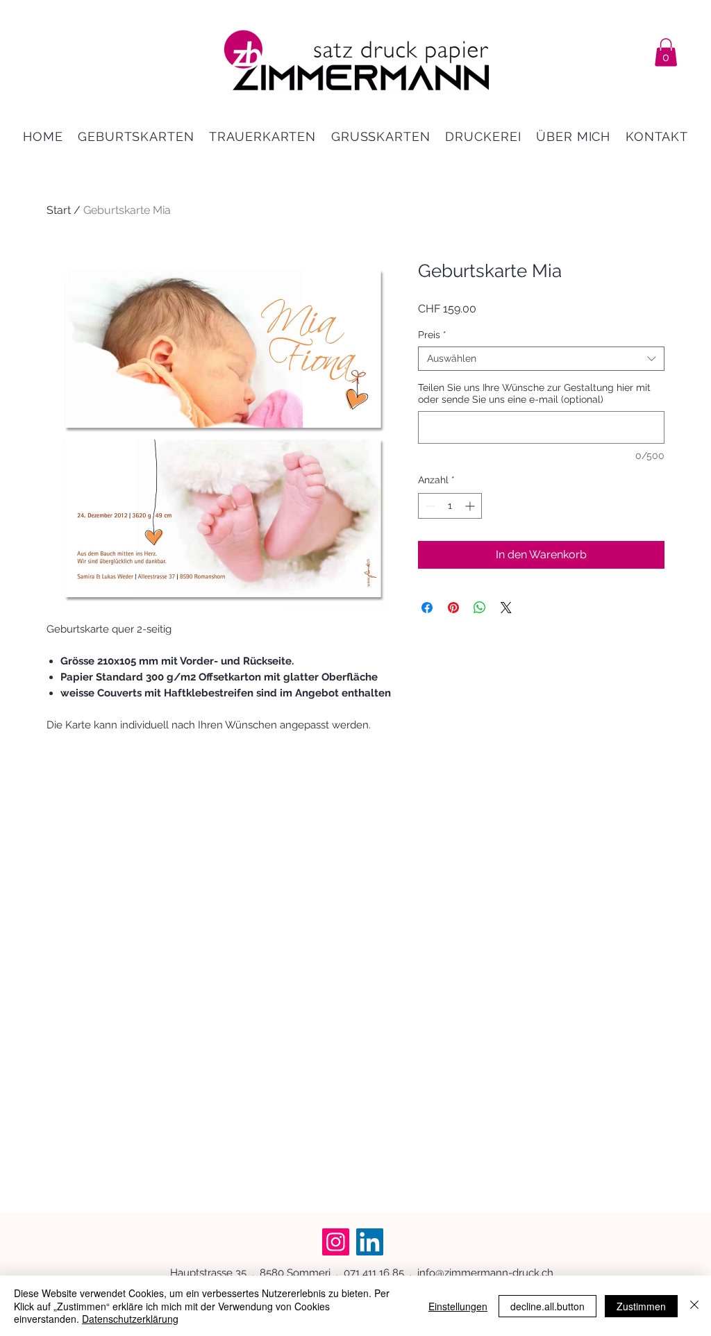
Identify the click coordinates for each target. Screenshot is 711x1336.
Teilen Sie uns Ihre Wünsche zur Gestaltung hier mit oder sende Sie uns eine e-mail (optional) (534, 393)
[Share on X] (506, 607)
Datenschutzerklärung (130, 1319)
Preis (432, 334)
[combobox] (541, 358)
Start (59, 210)
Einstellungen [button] (457, 1306)
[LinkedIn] (369, 1241)
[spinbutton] (449, 506)
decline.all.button (547, 1306)
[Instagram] (335, 1241)
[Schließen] (694, 1306)
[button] (666, 52)
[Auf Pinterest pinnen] (453, 607)
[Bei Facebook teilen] (427, 607)
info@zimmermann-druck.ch (485, 1273)
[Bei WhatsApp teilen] (479, 607)
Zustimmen (641, 1306)
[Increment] (471, 506)
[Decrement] (428, 506)
